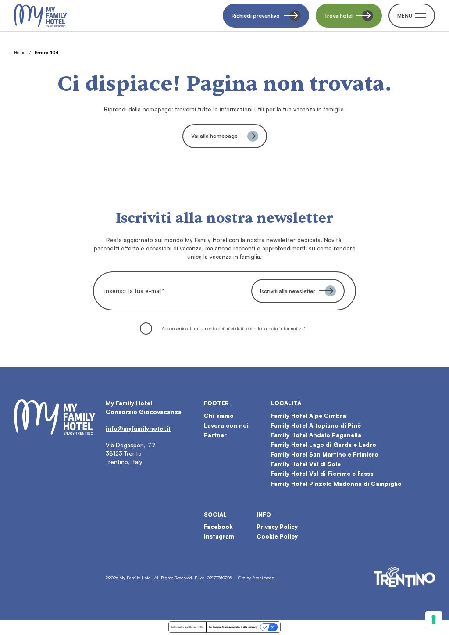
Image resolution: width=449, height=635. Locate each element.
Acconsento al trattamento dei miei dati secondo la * (234, 328)
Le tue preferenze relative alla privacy (233, 626)
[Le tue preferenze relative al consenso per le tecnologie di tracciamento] (433, 619)
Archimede (263, 577)
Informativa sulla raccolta (187, 626)
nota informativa (285, 328)
